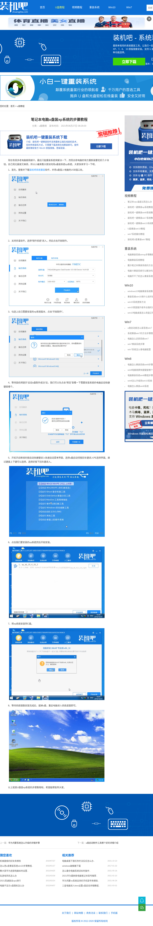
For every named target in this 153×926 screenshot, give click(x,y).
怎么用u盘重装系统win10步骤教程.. (16, 866)
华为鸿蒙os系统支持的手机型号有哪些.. (80, 880)
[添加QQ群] (142, 900)
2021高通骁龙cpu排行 (10, 880)
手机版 (114, 913)
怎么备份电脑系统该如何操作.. (76, 871)
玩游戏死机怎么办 (8, 876)
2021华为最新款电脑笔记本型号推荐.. (79, 876)
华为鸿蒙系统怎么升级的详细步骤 (24, 843)
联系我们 (103, 913)
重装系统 (94, 7)
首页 (42, 7)
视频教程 (77, 7)
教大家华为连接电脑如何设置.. (14, 871)
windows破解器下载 (71, 866)
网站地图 (78, 913)
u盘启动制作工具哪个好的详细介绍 (102, 843)
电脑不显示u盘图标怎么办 (12, 885)
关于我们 (66, 913)
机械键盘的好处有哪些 (10, 861)
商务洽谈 (90, 913)
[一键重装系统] (14, 7)
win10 (111, 7)
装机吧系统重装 (37, 169)
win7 (129, 7)
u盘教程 (60, 7)
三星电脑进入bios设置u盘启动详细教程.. (81, 885)
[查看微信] (142, 907)
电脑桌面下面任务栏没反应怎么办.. (78, 861)
